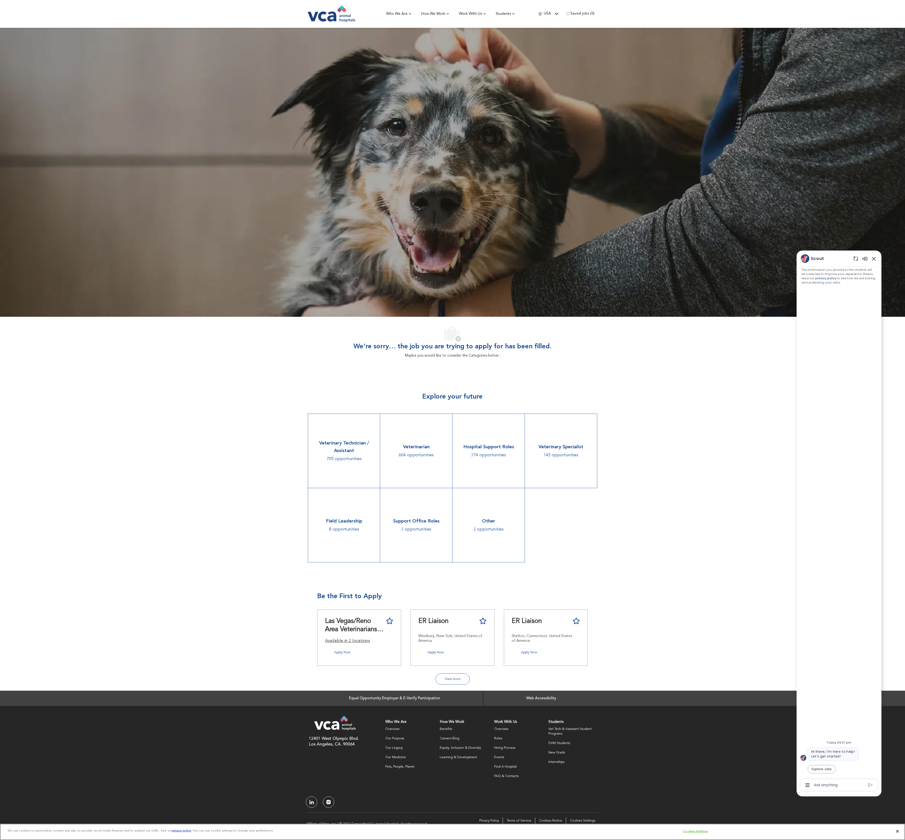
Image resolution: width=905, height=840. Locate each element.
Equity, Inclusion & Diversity (460, 747)
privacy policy (825, 278)
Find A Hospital (505, 766)
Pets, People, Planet (399, 766)
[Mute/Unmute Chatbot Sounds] (864, 258)
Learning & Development (458, 757)
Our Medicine (395, 757)
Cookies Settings (582, 820)
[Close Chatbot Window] (874, 258)
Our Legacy (394, 747)
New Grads (556, 752)
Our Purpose (394, 738)
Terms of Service (519, 820)
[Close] (897, 831)
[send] (870, 785)
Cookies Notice (550, 820)
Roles (498, 738)
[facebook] (311, 802)
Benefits (446, 729)
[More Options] (807, 785)
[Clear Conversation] (855, 258)
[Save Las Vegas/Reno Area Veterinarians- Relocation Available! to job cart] (389, 621)
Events (499, 757)
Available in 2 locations (347, 641)
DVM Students (559, 743)
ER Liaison (433, 621)
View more (453, 679)
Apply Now (342, 652)
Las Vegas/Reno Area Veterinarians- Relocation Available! (352, 626)
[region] (839, 521)
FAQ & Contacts (506, 776)
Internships (556, 762)
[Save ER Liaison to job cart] (483, 621)
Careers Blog (449, 738)
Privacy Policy (489, 820)
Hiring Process (504, 747)
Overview (392, 729)
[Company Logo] (331, 14)
